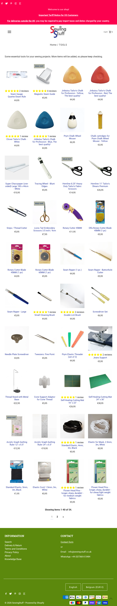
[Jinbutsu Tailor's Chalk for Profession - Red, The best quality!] (100, 75)
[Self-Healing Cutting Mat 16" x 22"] (72, 381)
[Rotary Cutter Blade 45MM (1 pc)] (17, 254)
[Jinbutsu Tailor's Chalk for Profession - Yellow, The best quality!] (72, 75)
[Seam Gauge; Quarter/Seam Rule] (17, 75)
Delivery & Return (13, 545)
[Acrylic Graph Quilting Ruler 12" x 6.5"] (17, 426)
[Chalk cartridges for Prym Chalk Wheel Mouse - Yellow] (100, 120)
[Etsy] (20, 4)
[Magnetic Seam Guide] (45, 75)
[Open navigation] (15, 31)
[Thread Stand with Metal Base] (17, 381)
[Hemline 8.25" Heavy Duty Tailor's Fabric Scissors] (72, 168)
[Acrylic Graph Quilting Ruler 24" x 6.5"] (45, 426)
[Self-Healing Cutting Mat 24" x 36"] (100, 381)
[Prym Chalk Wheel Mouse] (72, 120)
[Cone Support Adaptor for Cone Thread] (45, 381)
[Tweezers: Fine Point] (45, 338)
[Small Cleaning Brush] (45, 296)
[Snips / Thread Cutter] (17, 212)
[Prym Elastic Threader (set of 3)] (72, 338)
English (73, 587)
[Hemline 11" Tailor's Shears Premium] (100, 168)
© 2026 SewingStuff (14, 603)
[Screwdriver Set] (100, 296)
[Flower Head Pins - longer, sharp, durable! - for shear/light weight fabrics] (100, 471)
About (8, 555)
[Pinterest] (11, 4)
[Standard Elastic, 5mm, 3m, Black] (17, 471)
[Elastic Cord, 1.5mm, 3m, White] (45, 471)
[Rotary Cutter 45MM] (72, 212)
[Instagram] (15, 4)
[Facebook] (2, 4)
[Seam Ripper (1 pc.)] (72, 254)
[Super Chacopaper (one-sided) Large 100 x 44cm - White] (17, 168)
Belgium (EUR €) (95, 587)
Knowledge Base (13, 559)
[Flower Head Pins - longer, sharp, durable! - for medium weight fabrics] (72, 471)
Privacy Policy (12, 552)
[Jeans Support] (100, 338)
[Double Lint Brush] (72, 296)
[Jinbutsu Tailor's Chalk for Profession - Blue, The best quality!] (45, 120)
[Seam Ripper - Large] (17, 296)
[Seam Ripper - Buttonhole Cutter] (100, 254)
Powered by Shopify (34, 603)
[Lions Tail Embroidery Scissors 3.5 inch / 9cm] (45, 212)
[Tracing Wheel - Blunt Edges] (45, 168)
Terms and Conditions (16, 548)
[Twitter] (6, 4)
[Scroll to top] (111, 598)
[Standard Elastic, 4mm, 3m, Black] (72, 426)
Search (8, 542)
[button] (12, 91)
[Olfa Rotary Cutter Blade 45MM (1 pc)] (100, 212)
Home (53, 44)
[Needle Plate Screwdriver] (17, 338)
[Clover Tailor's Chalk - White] (17, 120)
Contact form (67, 542)
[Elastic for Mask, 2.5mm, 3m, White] (100, 426)
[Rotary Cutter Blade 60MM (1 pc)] (45, 254)
